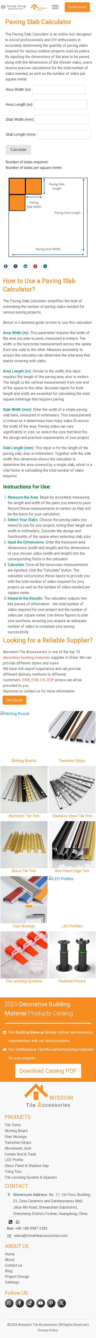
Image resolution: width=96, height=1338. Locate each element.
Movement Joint (18, 1148)
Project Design (17, 1276)
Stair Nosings (16, 1136)
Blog (8, 1271)
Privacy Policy (48, 1330)
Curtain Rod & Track (20, 1154)
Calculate (18, 150)
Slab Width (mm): (20, 119)
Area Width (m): (18, 89)
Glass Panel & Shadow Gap (27, 1165)
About (9, 1260)
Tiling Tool (13, 1171)
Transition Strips (18, 1142)
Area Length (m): (19, 104)
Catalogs (12, 1282)
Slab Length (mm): (21, 134)
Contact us (13, 1265)
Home (10, 1254)
